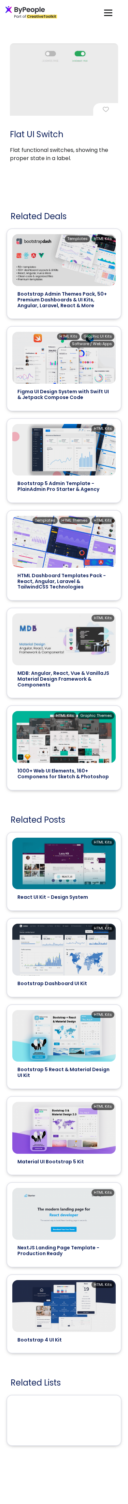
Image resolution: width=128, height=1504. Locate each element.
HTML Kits (103, 238)
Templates (77, 238)
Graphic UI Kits (98, 336)
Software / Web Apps (92, 343)
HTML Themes (74, 520)
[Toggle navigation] (108, 12)
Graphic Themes (96, 715)
